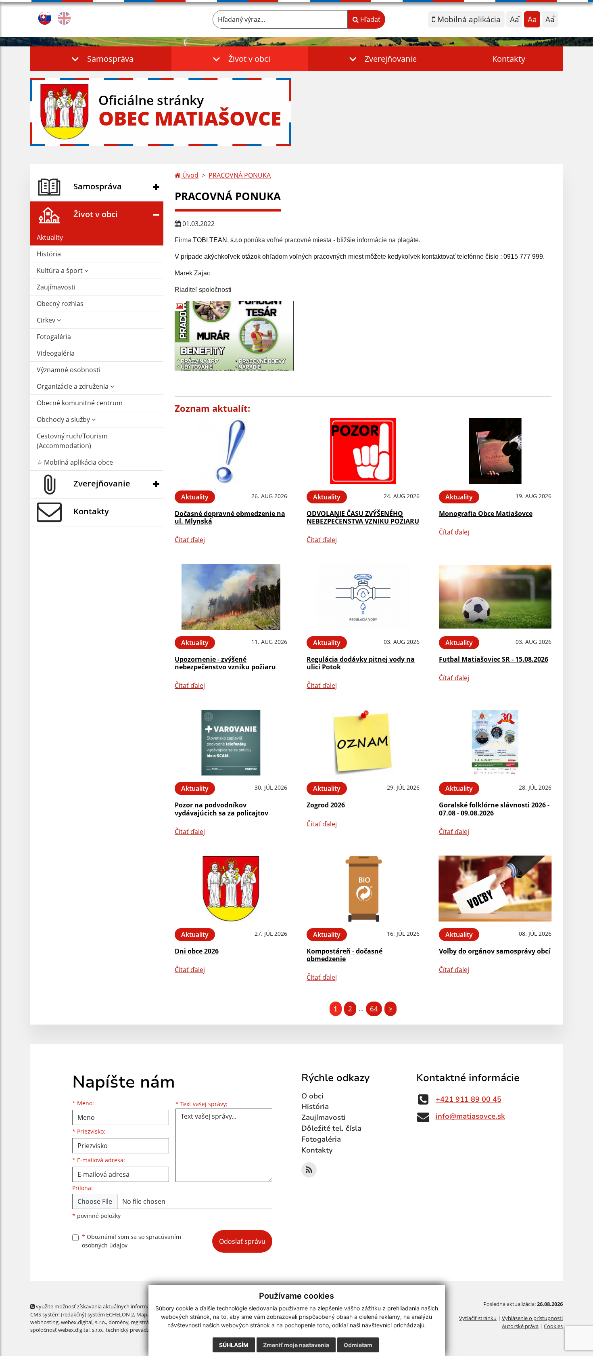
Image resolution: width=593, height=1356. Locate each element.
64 (374, 1008)
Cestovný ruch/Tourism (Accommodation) (72, 441)
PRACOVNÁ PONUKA (240, 175)
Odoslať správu (242, 1241)
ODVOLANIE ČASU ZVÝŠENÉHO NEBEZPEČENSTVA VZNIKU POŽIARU (363, 517)
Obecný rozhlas (60, 303)
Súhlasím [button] (233, 1344)
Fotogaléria (54, 336)
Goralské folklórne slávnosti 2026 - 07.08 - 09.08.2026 (494, 809)
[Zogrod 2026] (363, 742)
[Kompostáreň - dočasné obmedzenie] (363, 889)
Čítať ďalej (190, 539)
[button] (100, 58)
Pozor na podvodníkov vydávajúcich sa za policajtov (221, 809)
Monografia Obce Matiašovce (485, 513)
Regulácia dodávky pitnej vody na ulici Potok (361, 663)
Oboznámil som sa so (131, 1241)
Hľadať (369, 19)
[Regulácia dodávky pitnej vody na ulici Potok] (363, 597)
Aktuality (50, 237)
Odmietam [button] (358, 1344)
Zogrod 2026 (326, 805)
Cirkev (47, 320)
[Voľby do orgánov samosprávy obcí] (495, 889)
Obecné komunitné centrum (80, 402)
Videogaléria (56, 353)
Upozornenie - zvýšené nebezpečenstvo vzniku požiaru (225, 663)
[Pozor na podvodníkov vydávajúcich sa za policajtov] (231, 742)
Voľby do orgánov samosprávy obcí (494, 951)
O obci (312, 1096)
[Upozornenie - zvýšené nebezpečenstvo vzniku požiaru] (231, 597)
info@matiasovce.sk (470, 1116)
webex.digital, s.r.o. (83, 1322)
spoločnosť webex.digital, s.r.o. (66, 1329)
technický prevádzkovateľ (136, 1329)
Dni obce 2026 (197, 951)
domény (118, 1322)
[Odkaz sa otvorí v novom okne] (309, 1170)
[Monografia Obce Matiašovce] (495, 451)
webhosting (44, 1322)
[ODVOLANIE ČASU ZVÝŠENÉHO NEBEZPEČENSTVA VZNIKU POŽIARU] (363, 451)
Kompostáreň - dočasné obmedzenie (344, 955)
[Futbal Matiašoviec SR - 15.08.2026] (495, 597)
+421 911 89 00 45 (468, 1099)
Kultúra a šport (60, 270)
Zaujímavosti (56, 287)
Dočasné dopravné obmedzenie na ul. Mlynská (230, 517)
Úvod (189, 175)
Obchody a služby (64, 419)
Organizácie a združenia (73, 386)
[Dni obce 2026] (231, 889)
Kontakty (508, 58)
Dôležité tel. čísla (331, 1128)
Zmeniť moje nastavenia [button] (296, 1344)
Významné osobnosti (68, 369)
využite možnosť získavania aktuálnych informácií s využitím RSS (112, 1306)
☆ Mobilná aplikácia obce (75, 462)
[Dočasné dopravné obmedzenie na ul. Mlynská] (231, 451)
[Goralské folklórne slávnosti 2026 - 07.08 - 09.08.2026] (495, 742)
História (49, 253)
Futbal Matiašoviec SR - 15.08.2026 (493, 659)
